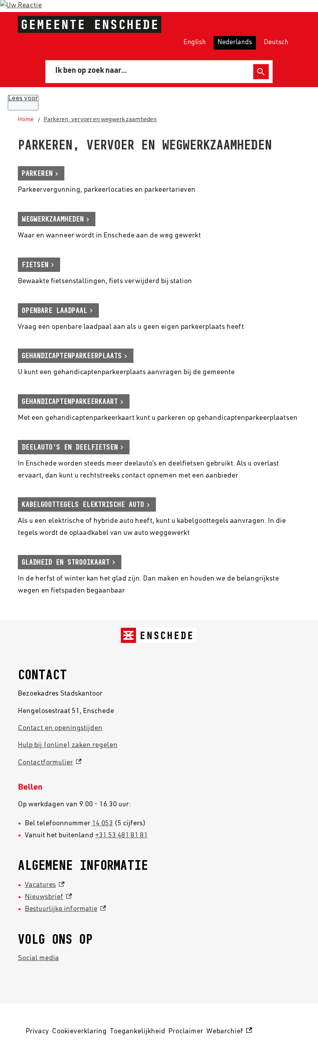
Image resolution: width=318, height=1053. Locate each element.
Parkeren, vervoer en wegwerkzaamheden (100, 120)
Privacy (37, 1031)
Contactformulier (49, 762)
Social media (38, 958)
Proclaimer (185, 1031)
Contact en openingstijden (60, 728)
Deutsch (276, 43)
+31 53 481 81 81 (121, 835)
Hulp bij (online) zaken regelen (68, 745)
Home (26, 120)
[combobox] (150, 71)
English (194, 43)
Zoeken (261, 71)
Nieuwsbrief (48, 897)
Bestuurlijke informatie (65, 909)
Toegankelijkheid (137, 1031)
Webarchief (228, 1033)
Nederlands (235, 43)
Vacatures (44, 885)
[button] (21, 5)
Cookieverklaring (79, 1031)
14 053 (102, 823)
